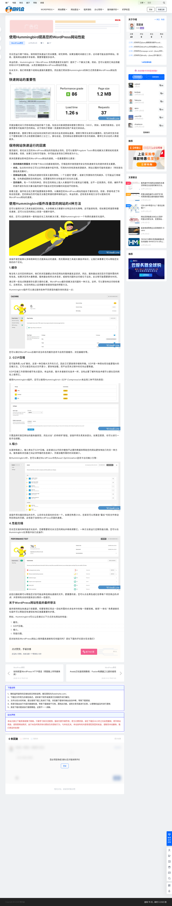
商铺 (42, 3)
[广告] (64, 20)
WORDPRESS (47, 9)
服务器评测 (112, 9)
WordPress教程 (17, 43)
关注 (158, 19)
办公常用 (98, 9)
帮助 (35, 3)
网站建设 (74, 9)
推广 (7, 3)
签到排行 (146, 132)
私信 (162, 19)
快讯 (21, 3)
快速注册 (161, 10)
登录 (150, 10)
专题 (14, 3)
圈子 (28, 3)
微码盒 (22, 902)
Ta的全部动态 (146, 62)
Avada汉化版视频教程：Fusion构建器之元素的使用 (93, 671)
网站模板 (61, 9)
